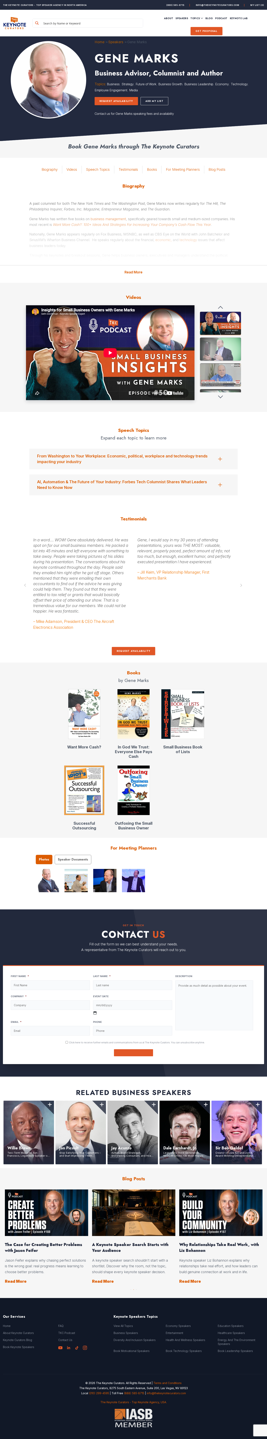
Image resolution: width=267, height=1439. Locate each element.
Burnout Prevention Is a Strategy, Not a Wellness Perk (131, 1247)
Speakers (115, 42)
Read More (133, 272)
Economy (222, 84)
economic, (163, 240)
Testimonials (128, 169)
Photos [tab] (44, 859)
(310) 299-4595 (99, 1393)
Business (113, 84)
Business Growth (170, 84)
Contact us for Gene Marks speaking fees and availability (134, 114)
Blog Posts (217, 169)
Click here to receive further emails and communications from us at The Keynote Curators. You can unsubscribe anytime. (137, 1042)
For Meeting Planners (183, 169)
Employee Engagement (111, 90)
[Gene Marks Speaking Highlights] (220, 349)
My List (257, 5)
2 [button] (133, 1289)
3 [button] (136, 1289)
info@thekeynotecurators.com (217, 5)
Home (99, 42)
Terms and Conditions (167, 1383)
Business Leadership (198, 84)
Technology (239, 84)
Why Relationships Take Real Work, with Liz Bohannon (45, 1247)
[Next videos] (220, 396)
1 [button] (131, 1289)
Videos (71, 169)
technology (188, 240)
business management (108, 219)
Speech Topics (98, 169)
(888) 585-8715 (175, 5)
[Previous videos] (220, 307)
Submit (133, 1053)
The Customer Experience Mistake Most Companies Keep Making (218, 1247)
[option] (81, 560)
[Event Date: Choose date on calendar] (95, 1013)
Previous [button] (25, 585)
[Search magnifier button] (37, 23)
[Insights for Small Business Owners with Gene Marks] (220, 323)
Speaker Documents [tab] (73, 859)
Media (133, 90)
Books (152, 169)
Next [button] (242, 585)
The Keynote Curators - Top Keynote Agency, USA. (133, 1402)
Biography (50, 169)
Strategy (128, 84)
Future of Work (146, 84)
